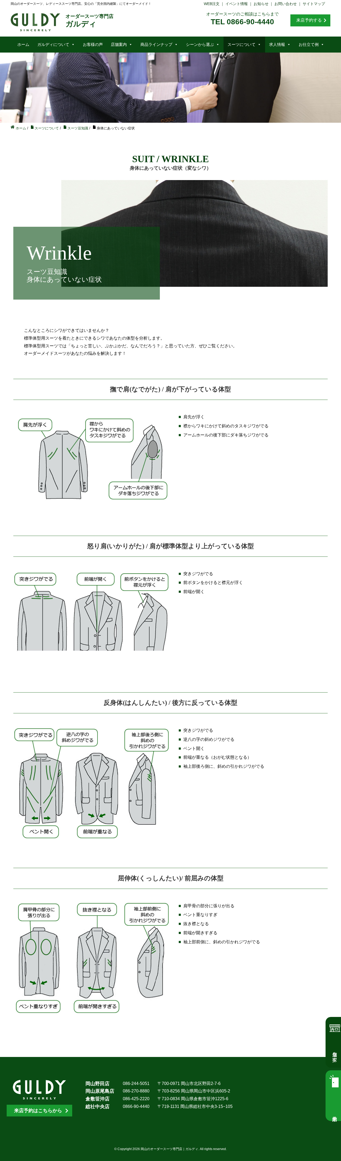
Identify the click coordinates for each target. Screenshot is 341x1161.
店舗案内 (119, 44)
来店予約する (309, 20)
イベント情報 (236, 4)
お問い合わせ (285, 4)
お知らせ (261, 4)
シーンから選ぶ (200, 44)
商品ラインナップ (156, 44)
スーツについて (241, 44)
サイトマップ (314, 4)
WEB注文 (212, 4)
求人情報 (277, 44)
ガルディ (89, 21)
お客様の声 (93, 44)
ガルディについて (53, 44)
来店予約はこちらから (38, 1110)
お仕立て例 (309, 44)
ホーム (23, 44)
